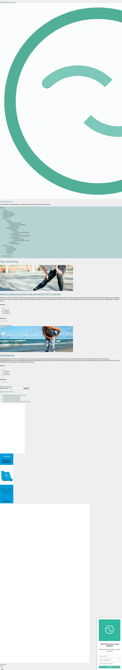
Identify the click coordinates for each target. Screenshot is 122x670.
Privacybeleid (14, 226)
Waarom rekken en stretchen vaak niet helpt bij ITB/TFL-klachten (30, 294)
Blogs (5, 245)
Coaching (10, 251)
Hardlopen (13, 229)
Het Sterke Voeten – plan (21, 240)
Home (5, 210)
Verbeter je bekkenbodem (21, 235)
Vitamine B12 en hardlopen (11, 396)
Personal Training (9, 213)
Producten (13, 242)
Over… (5, 218)
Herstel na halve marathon (11, 400)
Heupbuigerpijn (7, 355)
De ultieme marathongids (21, 232)
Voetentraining (15, 237)
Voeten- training (18, 239)
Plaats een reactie (6, 325)
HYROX (15, 231)
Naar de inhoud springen (8, 2)
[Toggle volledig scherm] (2, 664)
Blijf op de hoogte (15, 223)
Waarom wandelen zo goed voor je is (14, 395)
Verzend (109, 667)
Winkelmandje (14, 243)
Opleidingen (7, 217)
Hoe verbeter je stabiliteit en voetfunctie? (16, 401)
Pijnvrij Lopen (7, 212)
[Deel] (3, 664)
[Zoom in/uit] (0, 664)
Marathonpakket (8, 215)
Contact (9, 221)
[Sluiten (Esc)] (5, 664)
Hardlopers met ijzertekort (11, 398)
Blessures (10, 253)
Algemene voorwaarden (17, 224)
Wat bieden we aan (13, 228)
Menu (2, 207)
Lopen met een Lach (6, 201)
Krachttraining (14, 234)
